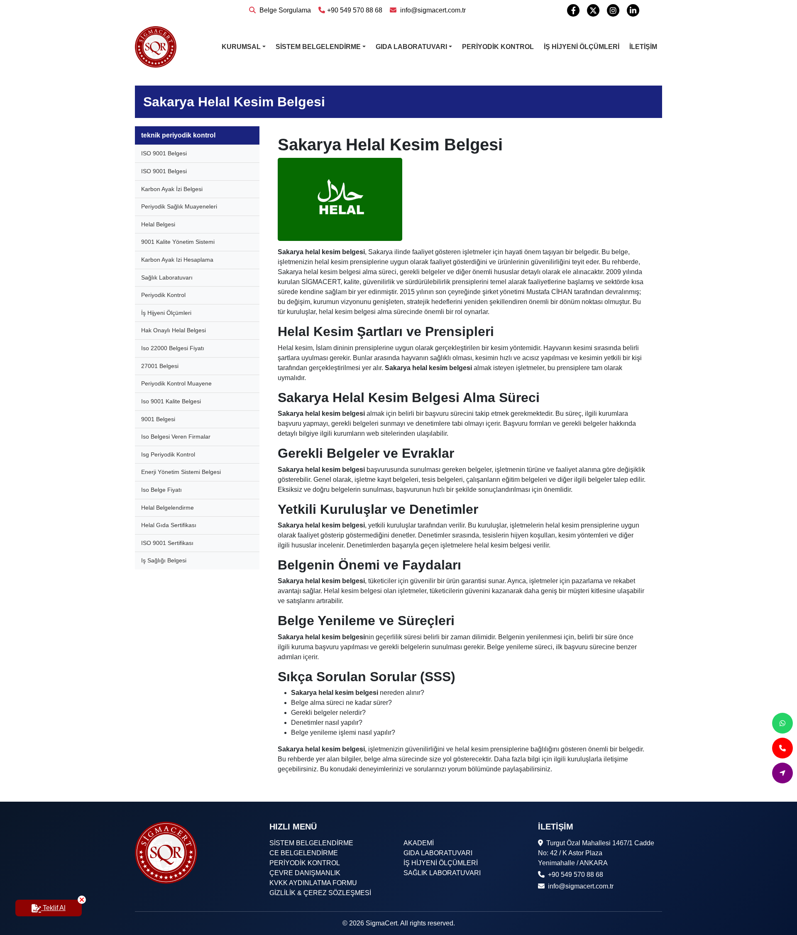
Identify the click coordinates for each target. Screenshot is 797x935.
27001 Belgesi (159, 366)
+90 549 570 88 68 (354, 10)
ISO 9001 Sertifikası (167, 543)
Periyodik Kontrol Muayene (176, 383)
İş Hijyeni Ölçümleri (166, 312)
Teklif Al (53, 907)
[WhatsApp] (782, 723)
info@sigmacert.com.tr (432, 10)
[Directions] (782, 773)
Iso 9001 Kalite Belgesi (171, 401)
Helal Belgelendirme (167, 507)
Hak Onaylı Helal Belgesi (173, 330)
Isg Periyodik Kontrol (168, 454)
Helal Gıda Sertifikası (168, 525)
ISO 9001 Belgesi (164, 153)
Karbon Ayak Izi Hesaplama (177, 259)
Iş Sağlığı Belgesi (163, 560)
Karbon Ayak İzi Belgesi (172, 189)
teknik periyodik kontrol (178, 135)
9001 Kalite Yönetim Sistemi (178, 241)
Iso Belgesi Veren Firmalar (175, 436)
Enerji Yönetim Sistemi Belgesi (181, 472)
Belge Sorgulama (284, 10)
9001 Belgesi (158, 419)
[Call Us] (782, 748)
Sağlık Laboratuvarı (167, 277)
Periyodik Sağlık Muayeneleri (179, 206)
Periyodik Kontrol (163, 295)
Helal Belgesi (158, 224)
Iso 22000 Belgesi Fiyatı (172, 348)
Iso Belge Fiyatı (161, 489)
